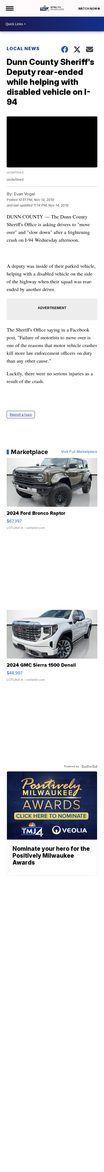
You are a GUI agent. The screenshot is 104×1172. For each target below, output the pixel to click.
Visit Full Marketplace (79, 452)
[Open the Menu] (9, 8)
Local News (23, 48)
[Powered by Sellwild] (89, 766)
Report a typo (21, 414)
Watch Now (88, 8)
